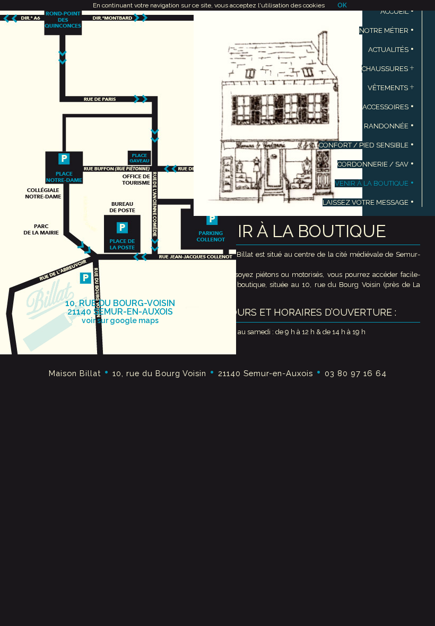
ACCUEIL (397, 11)
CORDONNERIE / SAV (375, 164)
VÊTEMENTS (391, 88)
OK (342, 5)
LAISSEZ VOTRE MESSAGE (368, 202)
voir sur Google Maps (120, 320)
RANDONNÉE (389, 126)
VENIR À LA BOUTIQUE (374, 183)
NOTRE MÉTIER (386, 30)
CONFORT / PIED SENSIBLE (366, 145)
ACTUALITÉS (391, 50)
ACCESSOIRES (388, 107)
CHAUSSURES (388, 69)
